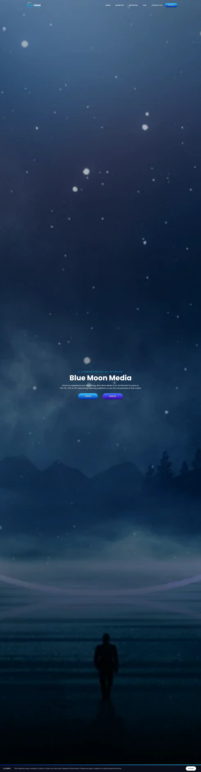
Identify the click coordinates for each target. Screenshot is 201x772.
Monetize (120, 5)
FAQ (144, 5)
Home (108, 5)
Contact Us (157, 5)
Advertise (133, 5)
